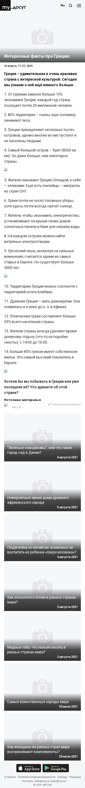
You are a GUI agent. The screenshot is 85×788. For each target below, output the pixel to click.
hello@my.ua (41, 781)
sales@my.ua (58, 781)
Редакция (75, 777)
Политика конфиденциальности (36, 777)
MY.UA (6, 5)
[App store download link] (28, 768)
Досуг (19, 7)
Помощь (62, 777)
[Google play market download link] (55, 768)
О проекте (10, 777)
